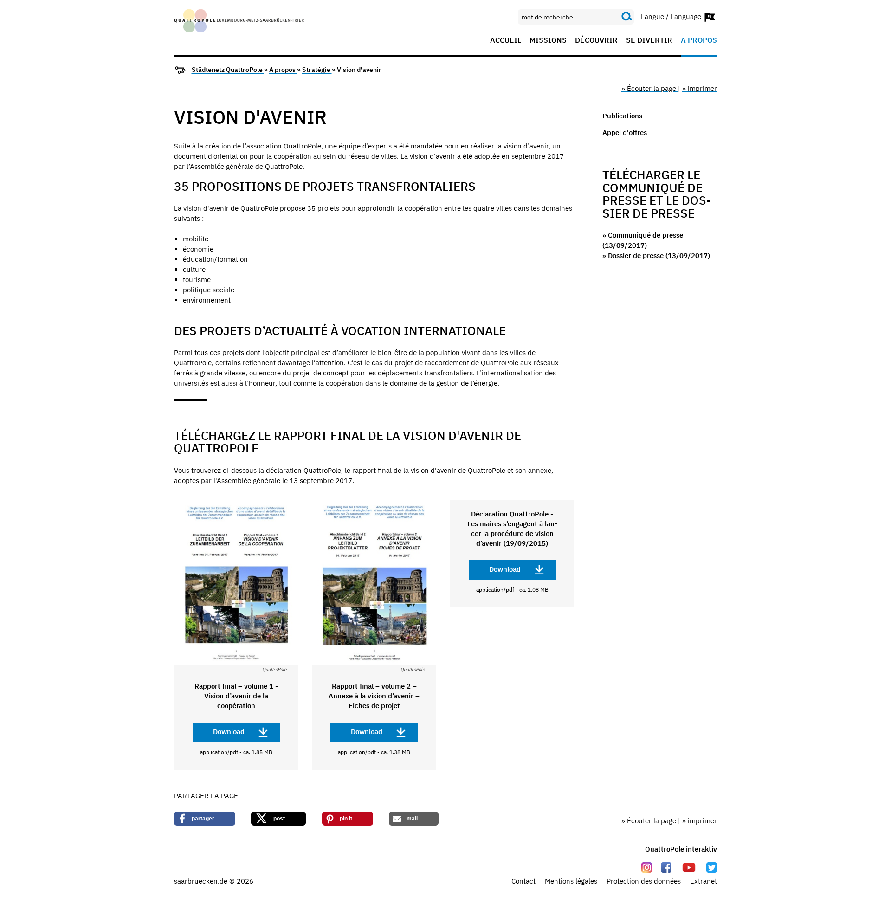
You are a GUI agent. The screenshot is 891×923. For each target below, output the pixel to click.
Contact (523, 881)
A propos (699, 40)
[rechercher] (627, 16)
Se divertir (649, 40)
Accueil (505, 40)
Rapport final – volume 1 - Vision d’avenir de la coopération (236, 696)
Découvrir (596, 40)
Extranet (703, 881)
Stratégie (317, 69)
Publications (622, 115)
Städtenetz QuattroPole (228, 69)
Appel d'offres (624, 132)
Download (229, 731)
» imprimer (699, 88)
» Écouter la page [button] (649, 88)
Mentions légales (571, 881)
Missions (548, 40)
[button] (204, 819)
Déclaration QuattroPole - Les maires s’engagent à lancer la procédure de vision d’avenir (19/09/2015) (512, 529)
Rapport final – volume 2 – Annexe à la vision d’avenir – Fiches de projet (374, 696)
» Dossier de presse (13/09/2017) (656, 255)
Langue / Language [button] (672, 16)
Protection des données (644, 881)
